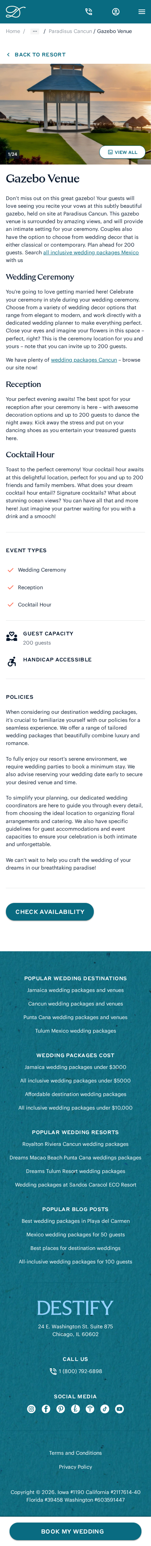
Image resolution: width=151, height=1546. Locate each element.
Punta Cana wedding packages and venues (75, 1017)
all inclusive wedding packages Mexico (91, 252)
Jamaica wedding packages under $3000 (75, 1067)
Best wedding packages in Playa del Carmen (76, 1221)
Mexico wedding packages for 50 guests (75, 1234)
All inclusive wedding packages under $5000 (75, 1080)
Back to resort (39, 54)
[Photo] (75, 114)
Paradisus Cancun (70, 31)
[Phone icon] (88, 11)
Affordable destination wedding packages (75, 1094)
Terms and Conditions (75, 1453)
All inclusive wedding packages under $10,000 (75, 1107)
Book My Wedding (72, 1531)
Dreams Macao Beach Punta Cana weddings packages (75, 1157)
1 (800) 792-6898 (79, 1371)
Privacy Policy (75, 1467)
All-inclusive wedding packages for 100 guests (75, 1261)
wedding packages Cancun (84, 360)
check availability (49, 911)
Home (13, 31)
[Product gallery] (75, 114)
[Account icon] (115, 11)
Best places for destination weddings (75, 1248)
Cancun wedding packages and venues (75, 1003)
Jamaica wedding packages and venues (75, 990)
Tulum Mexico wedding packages (75, 1030)
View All (123, 154)
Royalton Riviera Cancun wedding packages (75, 1144)
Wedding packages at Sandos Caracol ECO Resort (75, 1184)
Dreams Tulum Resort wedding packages (75, 1171)
